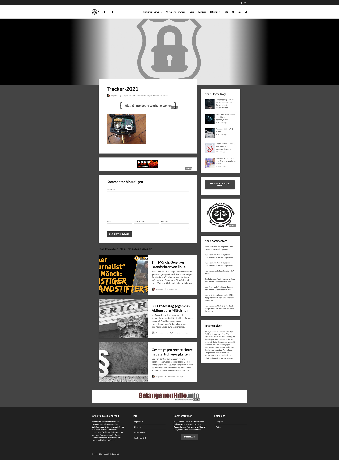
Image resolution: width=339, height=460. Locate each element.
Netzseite (164, 221)
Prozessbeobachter (162, 333)
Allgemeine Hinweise (175, 12)
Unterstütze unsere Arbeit (221, 184)
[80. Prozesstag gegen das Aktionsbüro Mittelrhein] (123, 318)
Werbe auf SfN (140, 438)
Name (109, 221)
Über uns (137, 427)
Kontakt (202, 12)
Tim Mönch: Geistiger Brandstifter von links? (169, 264)
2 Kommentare (172, 289)
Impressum (138, 421)
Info (226, 12)
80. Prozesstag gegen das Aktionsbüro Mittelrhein (171, 308)
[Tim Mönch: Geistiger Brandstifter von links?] (123, 274)
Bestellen (190, 437)
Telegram (219, 421)
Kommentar (111, 189)
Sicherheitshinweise (152, 12)
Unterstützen (139, 432)
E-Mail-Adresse (140, 221)
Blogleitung (114, 96)
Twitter (218, 427)
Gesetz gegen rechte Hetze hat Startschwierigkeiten (172, 352)
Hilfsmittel (215, 12)
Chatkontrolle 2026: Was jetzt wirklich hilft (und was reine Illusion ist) (219, 298)
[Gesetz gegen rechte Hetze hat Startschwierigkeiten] (123, 362)
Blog (192, 12)
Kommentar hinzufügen (144, 96)
